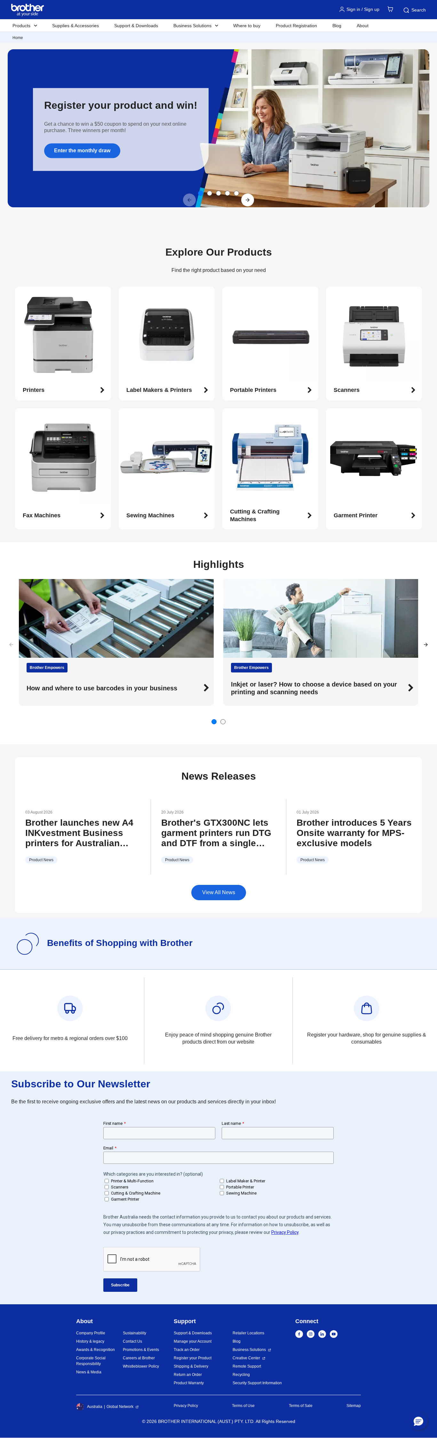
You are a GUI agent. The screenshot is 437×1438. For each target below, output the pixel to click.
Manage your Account (192, 1341)
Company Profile (90, 1333)
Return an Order (188, 1374)
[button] (247, 200)
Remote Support (247, 1366)
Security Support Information (257, 1383)
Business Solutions (249, 1349)
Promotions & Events (141, 1349)
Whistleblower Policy (141, 1366)
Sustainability (134, 1333)
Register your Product (192, 1358)
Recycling (241, 1374)
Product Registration (296, 25)
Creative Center (246, 1358)
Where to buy (246, 25)
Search (418, 9)
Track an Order (187, 1349)
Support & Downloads (136, 25)
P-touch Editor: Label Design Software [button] (289, 688)
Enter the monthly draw (82, 150)
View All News (218, 892)
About (363, 25)
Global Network (120, 1406)
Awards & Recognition (95, 1349)
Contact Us (132, 1341)
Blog (336, 25)
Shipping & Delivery (191, 1366)
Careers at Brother (139, 1358)
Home (17, 38)
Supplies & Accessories (75, 25)
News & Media (88, 1372)
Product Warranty (189, 1383)
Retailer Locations (248, 1333)
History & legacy (90, 1341)
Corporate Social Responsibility (91, 1361)
